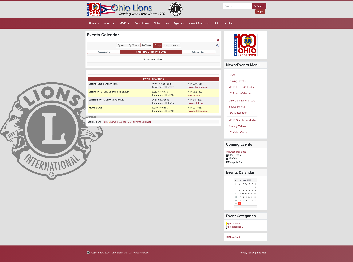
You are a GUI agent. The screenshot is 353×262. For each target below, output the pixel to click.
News (231, 75)
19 (246, 197)
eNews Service (236, 106)
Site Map (261, 252)
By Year (121, 45)
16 (236, 197)
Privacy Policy (247, 252)
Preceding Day (104, 52)
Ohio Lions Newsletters (241, 100)
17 (239, 197)
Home (92, 23)
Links (217, 23)
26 (246, 200)
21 (252, 197)
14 (252, 194)
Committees (142, 23)
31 (239, 204)
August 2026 (245, 180)
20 (249, 197)
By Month (134, 45)
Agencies (179, 23)
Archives (229, 23)
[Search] (217, 44)
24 (239, 200)
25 (243, 200)
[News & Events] (207, 23)
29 (255, 200)
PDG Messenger (237, 112)
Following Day (198, 52)
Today (157, 45)
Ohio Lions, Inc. (119, 252)
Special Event (234, 223)
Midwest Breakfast (236, 151)
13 (249, 194)
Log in (260, 11)
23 (236, 200)
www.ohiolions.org (198, 87)
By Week (146, 45)
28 (252, 200)
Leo (167, 23)
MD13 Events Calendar (241, 87)
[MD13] (128, 23)
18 (243, 197)
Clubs (157, 23)
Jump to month (171, 45)
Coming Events (236, 81)
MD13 (123, 23)
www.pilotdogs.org (198, 110)
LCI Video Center (238, 132)
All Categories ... (235, 226)
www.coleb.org (195, 102)
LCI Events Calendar (239, 93)
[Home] (97, 23)
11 (243, 194)
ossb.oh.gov (194, 95)
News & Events (197, 23)
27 (249, 200)
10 (239, 194)
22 (255, 197)
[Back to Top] (348, 257)
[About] (113, 23)
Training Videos (237, 126)
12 (246, 194)
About (107, 23)
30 (236, 204)
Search (260, 6)
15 (255, 194)
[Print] (218, 40)
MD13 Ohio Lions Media (242, 120)
